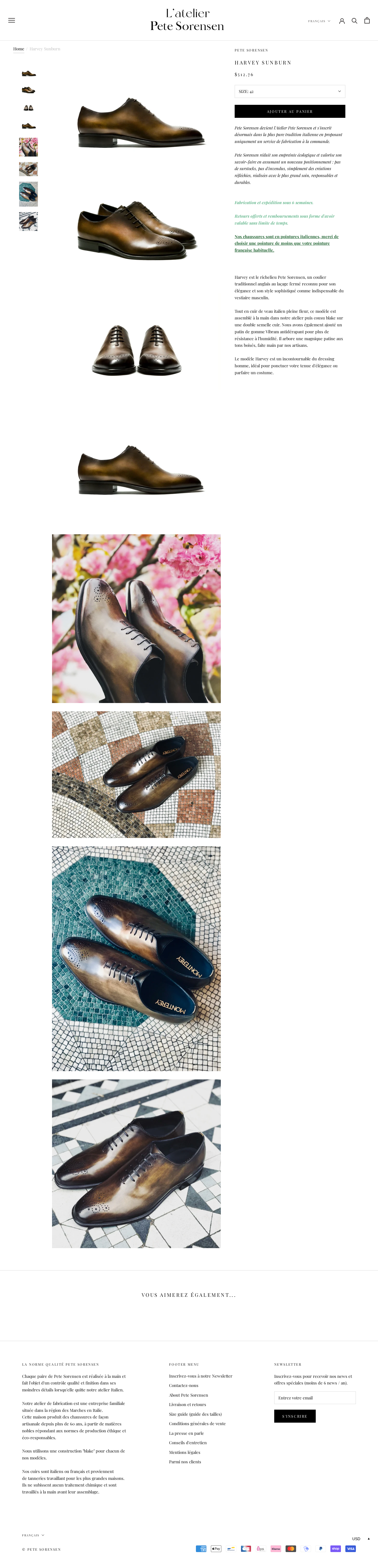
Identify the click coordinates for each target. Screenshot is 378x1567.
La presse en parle (186, 1433)
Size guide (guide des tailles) (195, 1414)
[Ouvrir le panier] (367, 20)
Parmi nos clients (185, 1461)
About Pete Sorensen (188, 1395)
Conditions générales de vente (197, 1423)
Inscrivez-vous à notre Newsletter (200, 1376)
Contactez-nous (183, 1385)
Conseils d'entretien (188, 1442)
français (316, 21)
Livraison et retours (187, 1404)
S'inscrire (295, 1416)
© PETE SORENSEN (41, 1549)
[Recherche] (355, 20)
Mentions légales (184, 1452)
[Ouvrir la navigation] (11, 20)
